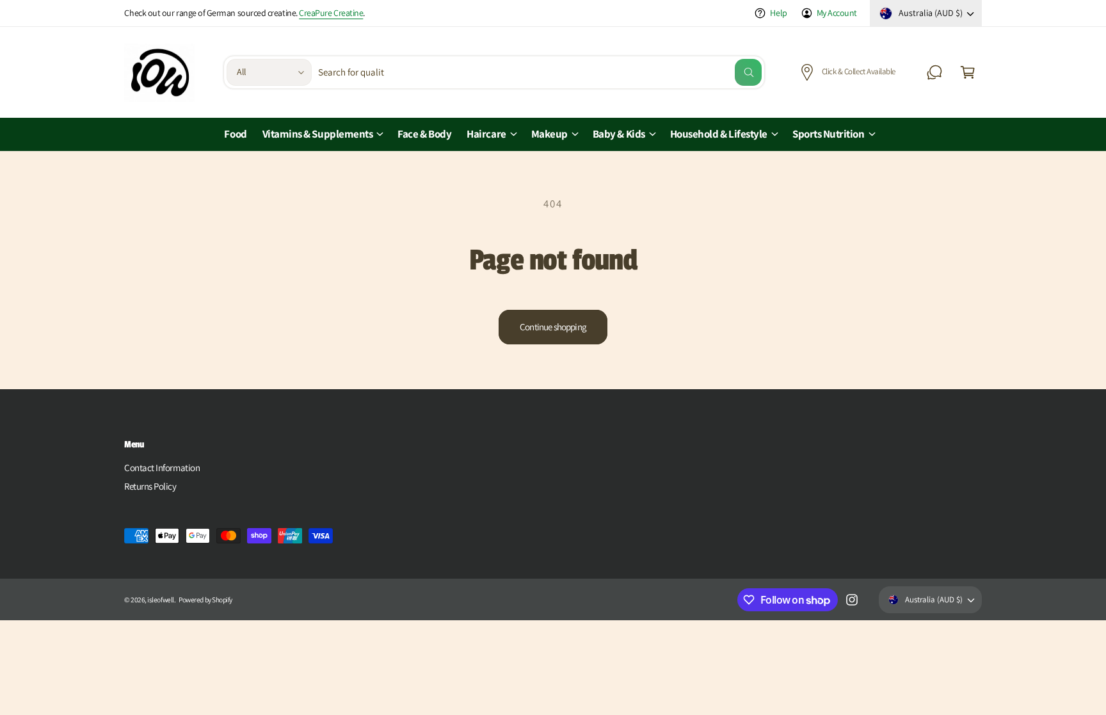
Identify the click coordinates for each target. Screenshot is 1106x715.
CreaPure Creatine (331, 13)
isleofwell (160, 599)
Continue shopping (553, 327)
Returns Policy (150, 486)
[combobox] (540, 72)
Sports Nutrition (828, 134)
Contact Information (162, 468)
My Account (837, 13)
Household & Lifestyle (718, 134)
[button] (967, 72)
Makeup (549, 134)
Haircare (486, 134)
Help (778, 13)
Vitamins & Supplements (317, 134)
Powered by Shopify (205, 599)
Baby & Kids (619, 134)
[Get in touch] (934, 72)
